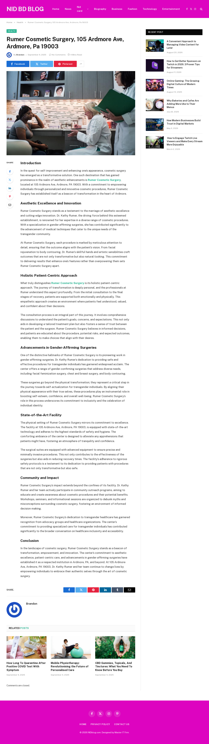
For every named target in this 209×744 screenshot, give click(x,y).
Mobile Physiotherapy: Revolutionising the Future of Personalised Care (69, 666)
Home (55, 9)
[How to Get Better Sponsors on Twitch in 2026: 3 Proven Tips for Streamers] (155, 65)
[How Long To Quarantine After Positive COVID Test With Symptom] (27, 647)
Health (11, 31)
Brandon (20, 55)
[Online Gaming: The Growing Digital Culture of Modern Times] (155, 85)
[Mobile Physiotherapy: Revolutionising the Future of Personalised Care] (71, 647)
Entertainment (171, 9)
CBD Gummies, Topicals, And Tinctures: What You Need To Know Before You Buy (113, 666)
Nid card (79, 9)
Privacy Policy (100, 724)
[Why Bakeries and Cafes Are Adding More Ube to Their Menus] (155, 105)
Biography (100, 9)
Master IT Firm (122, 732)
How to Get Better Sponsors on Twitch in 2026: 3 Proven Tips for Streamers (184, 64)
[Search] (200, 9)
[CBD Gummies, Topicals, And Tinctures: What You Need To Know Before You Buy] (115, 647)
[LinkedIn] (10, 188)
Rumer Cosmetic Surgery (104, 180)
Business (117, 9)
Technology (150, 9)
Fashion (132, 9)
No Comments (59, 55)
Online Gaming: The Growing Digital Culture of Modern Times (183, 84)
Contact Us (121, 724)
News (68, 9)
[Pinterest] (10, 196)
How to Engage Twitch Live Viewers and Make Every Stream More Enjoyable (184, 141)
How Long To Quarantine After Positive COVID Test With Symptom (26, 666)
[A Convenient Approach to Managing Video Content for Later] (155, 45)
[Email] (10, 204)
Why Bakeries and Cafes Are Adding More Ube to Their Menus (183, 104)
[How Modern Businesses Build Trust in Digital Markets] (155, 124)
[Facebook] (10, 171)
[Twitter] (10, 179)
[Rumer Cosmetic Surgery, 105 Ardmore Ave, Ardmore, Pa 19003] (71, 113)
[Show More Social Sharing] (81, 64)
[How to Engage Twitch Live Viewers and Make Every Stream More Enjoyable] (155, 142)
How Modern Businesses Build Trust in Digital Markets (184, 122)
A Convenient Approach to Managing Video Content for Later (183, 44)
